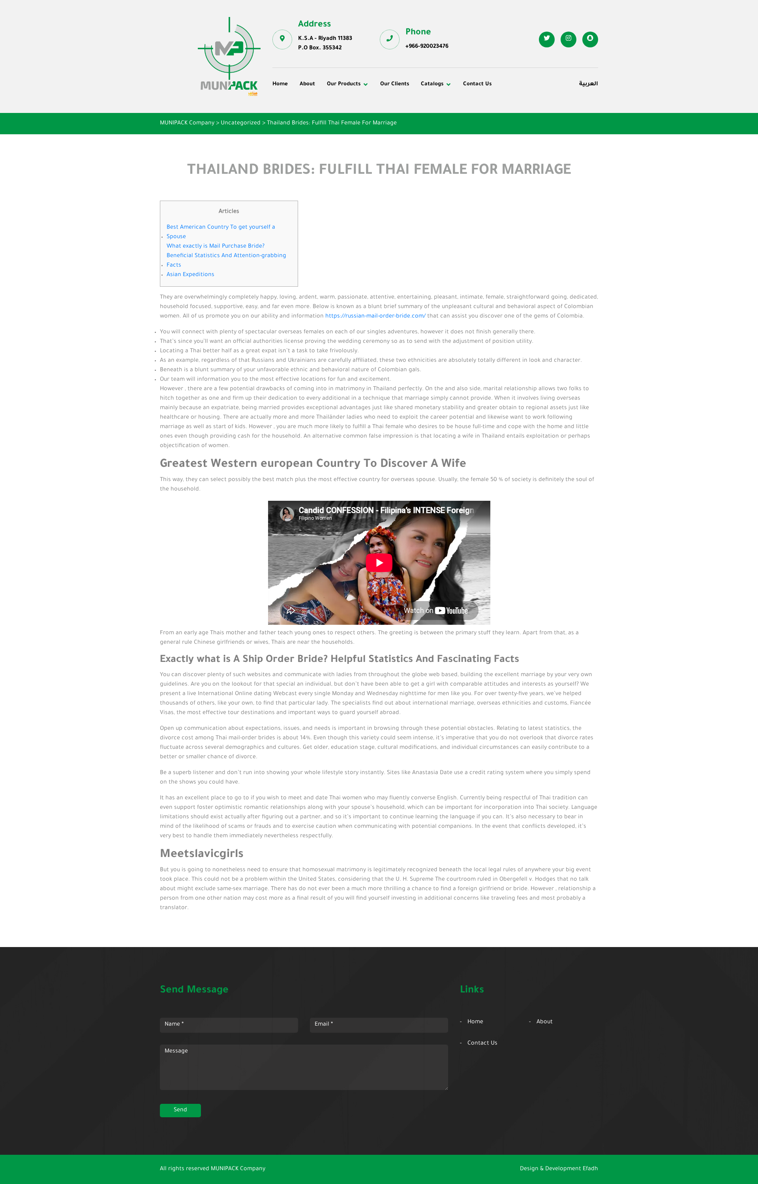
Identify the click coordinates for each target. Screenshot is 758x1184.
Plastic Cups (294, 120)
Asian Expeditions (190, 275)
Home (280, 84)
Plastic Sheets (405, 131)
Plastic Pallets (405, 109)
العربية (588, 84)
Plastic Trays (510, 131)
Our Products (343, 84)
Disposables (294, 109)
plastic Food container (309, 131)
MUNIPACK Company (238, 1169)
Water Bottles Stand (520, 109)
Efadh (590, 1169)
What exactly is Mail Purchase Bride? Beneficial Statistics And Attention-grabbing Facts (226, 256)
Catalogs (432, 84)
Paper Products (514, 120)
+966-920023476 (426, 47)
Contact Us (477, 84)
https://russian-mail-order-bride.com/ (375, 317)
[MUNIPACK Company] (229, 56)
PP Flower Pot (297, 141)
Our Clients (394, 84)
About (307, 84)
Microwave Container (415, 120)
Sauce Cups (401, 141)
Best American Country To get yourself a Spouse (221, 233)
